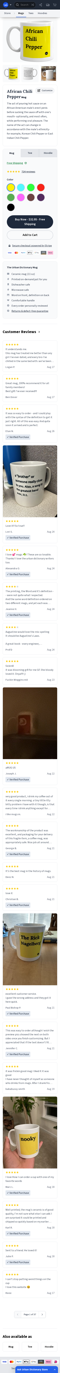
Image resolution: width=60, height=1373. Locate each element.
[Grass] (11, 197)
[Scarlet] (41, 187)
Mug (11, 153)
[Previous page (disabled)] (17, 1314)
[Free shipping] (47, 4)
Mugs (21, 13)
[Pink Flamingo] (21, 197)
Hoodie (48, 153)
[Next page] (42, 1314)
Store (7, 13)
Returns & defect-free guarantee (30, 311)
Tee (30, 153)
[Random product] (32, 5)
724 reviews (28, 171)
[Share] (40, 4)
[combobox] (25, 4)
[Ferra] (31, 197)
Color (10, 179)
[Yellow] (11, 187)
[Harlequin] (31, 187)
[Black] (11, 207)
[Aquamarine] (21, 187)
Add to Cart (30, 235)
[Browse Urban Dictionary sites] (7, 4)
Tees (31, 13)
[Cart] (54, 4)
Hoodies (42, 13)
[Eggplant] (41, 197)
